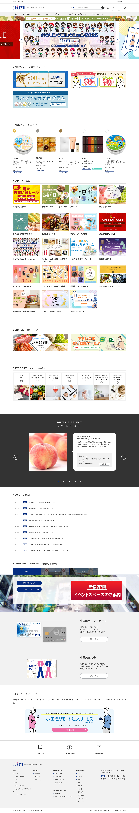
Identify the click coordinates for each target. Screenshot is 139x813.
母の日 (80, 786)
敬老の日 (80, 792)
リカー (40, 14)
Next (117, 40)
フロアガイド (29, 589)
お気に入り (38, 779)
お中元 (80, 773)
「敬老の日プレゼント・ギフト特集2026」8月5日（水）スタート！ (49, 550)
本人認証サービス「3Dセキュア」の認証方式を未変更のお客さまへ (49, 526)
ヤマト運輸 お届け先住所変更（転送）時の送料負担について (47, 538)
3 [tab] (69, 481)
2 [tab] (63, 481)
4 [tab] (75, 481)
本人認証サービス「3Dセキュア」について (42, 532)
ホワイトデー (82, 801)
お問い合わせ (59, 783)
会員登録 (37, 773)
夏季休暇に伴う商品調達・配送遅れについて (42, 502)
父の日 (80, 789)
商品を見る (104, 464)
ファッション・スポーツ (98, 14)
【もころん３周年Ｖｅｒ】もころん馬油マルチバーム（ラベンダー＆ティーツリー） (23, 163)
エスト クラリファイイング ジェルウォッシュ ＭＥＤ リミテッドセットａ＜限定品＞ (69, 163)
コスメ (48, 14)
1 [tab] (58, 481)
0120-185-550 (115, 775)
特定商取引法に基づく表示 (36, 810)
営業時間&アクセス (29, 583)
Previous (22, 40)
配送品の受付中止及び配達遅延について (41, 508)
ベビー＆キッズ (58, 14)
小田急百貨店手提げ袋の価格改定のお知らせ (42, 520)
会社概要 (57, 793)
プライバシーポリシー (19, 810)
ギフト (17, 14)
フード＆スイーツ (28, 14)
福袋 (79, 783)
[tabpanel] (69, 452)
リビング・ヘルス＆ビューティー (77, 14)
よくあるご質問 (59, 779)
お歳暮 (80, 776)
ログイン (37, 776)
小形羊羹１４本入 (87, 161)
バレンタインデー (83, 798)
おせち (80, 779)
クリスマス (81, 795)
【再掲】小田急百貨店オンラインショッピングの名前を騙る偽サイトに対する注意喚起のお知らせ (58, 514)
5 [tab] (80, 481)
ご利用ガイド (121, 1)
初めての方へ (59, 773)
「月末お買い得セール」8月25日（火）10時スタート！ (45, 544)
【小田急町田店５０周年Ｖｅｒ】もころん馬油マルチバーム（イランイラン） (115, 163)
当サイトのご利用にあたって (63, 796)
